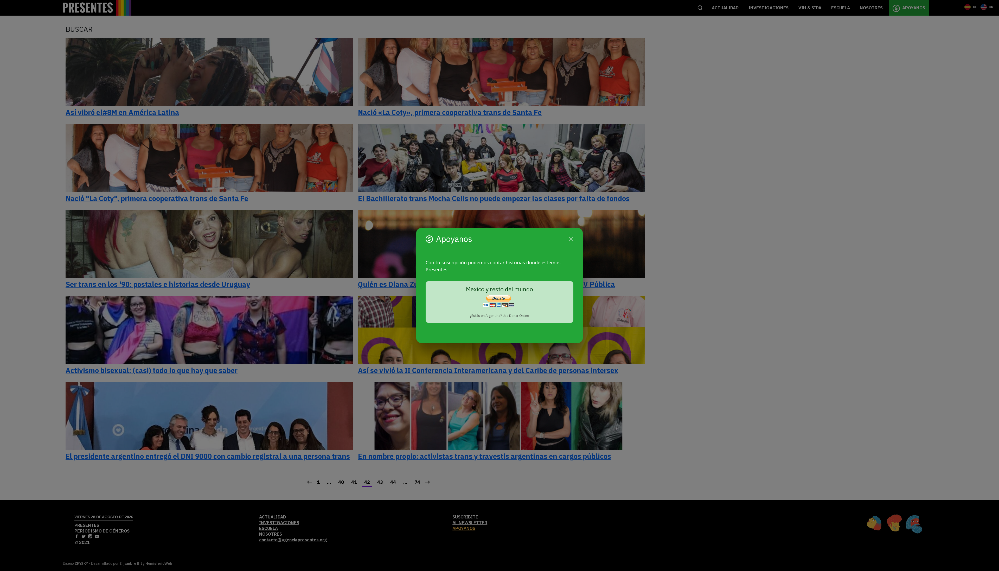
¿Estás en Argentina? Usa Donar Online (499, 315)
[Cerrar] (571, 239)
